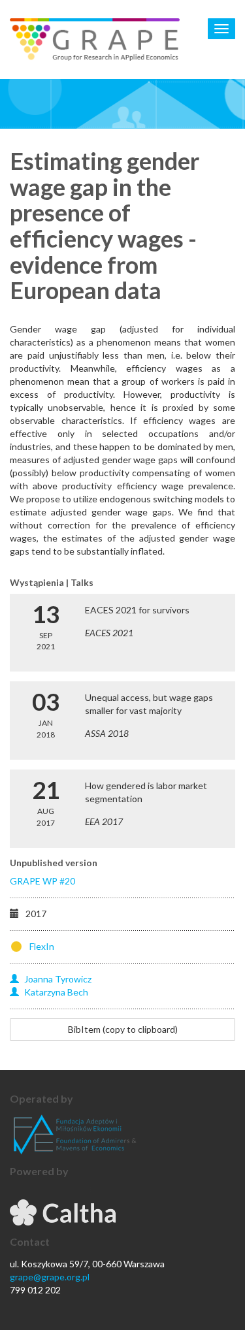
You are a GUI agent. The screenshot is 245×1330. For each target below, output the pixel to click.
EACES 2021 (109, 632)
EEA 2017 (104, 821)
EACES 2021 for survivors (137, 609)
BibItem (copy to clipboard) (123, 1029)
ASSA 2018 (107, 733)
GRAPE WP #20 (42, 880)
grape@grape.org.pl (50, 1276)
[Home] (94, 39)
